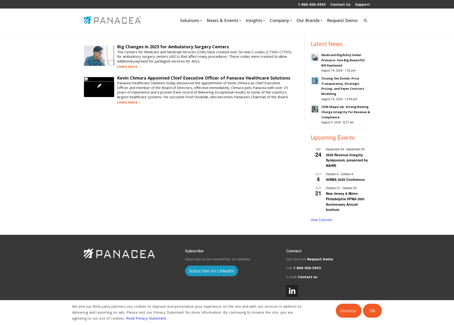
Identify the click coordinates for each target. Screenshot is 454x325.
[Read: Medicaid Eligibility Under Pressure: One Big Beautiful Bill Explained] (315, 57)
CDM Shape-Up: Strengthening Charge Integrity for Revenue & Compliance (345, 112)
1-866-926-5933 (312, 4)
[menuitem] (340, 4)
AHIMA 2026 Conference (345, 179)
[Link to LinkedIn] (292, 291)
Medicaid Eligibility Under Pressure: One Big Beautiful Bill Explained (343, 60)
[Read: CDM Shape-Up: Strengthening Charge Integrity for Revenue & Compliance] (315, 109)
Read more (129, 67)
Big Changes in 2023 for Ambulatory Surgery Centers (173, 46)
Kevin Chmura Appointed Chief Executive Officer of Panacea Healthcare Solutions (203, 78)
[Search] (365, 20)
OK (372, 310)
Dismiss (348, 310)
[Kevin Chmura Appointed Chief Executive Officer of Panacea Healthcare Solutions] (99, 87)
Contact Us (340, 4)
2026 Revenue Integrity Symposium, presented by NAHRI (347, 160)
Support (362, 4)
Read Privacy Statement (146, 318)
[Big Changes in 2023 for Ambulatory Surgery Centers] (99, 56)
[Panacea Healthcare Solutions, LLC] (113, 20)
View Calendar (321, 219)
